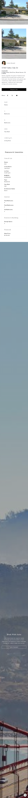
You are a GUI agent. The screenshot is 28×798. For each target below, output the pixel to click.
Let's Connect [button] (14, 647)
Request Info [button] (14, 89)
